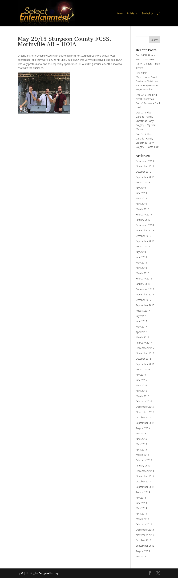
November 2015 (145, 412)
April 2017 (141, 332)
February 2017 (144, 342)
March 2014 (142, 519)
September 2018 (145, 241)
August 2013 (143, 551)
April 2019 (141, 203)
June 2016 (141, 380)
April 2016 (141, 390)
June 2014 (141, 503)
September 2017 (145, 305)
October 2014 (143, 481)
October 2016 (143, 358)
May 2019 (141, 198)
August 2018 (143, 246)
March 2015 (142, 454)
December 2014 (145, 471)
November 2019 (145, 166)
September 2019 (145, 177)
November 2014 (145, 476)
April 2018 (141, 267)
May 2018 (141, 262)
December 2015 (145, 406)
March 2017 (142, 337)
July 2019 (141, 187)
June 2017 (141, 321)
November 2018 (145, 230)
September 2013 (145, 545)
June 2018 (141, 257)
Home (120, 13)
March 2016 (142, 396)
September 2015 (145, 422)
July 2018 (141, 251)
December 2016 (145, 348)
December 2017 (145, 289)
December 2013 (145, 529)
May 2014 (141, 508)
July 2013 (141, 556)
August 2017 (143, 310)
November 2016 (145, 353)
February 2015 (144, 460)
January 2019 (143, 219)
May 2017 (141, 326)
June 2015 (141, 438)
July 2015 (141, 433)
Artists (130, 13)
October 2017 (143, 299)
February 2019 (144, 214)
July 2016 (141, 374)
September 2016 (145, 364)
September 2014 (145, 486)
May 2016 (141, 385)
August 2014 (143, 492)
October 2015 (143, 417)
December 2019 (145, 161)
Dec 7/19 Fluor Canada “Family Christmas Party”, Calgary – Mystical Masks (146, 121)
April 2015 (141, 449)
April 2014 (141, 513)
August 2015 (143, 428)
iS (22, 573)
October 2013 (143, 540)
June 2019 (141, 193)
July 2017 (141, 316)
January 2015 (143, 465)
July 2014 (141, 497)
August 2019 (143, 182)
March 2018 (142, 273)
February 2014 (144, 524)
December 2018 (145, 225)
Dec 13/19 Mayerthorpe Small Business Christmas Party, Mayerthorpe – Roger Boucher (148, 81)
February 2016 (144, 401)
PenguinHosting (49, 573)
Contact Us (147, 13)
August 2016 (143, 369)
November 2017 (145, 294)
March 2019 (142, 209)
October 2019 (143, 171)
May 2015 (141, 444)
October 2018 (143, 235)
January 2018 (143, 284)
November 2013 (145, 535)
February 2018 (144, 278)
